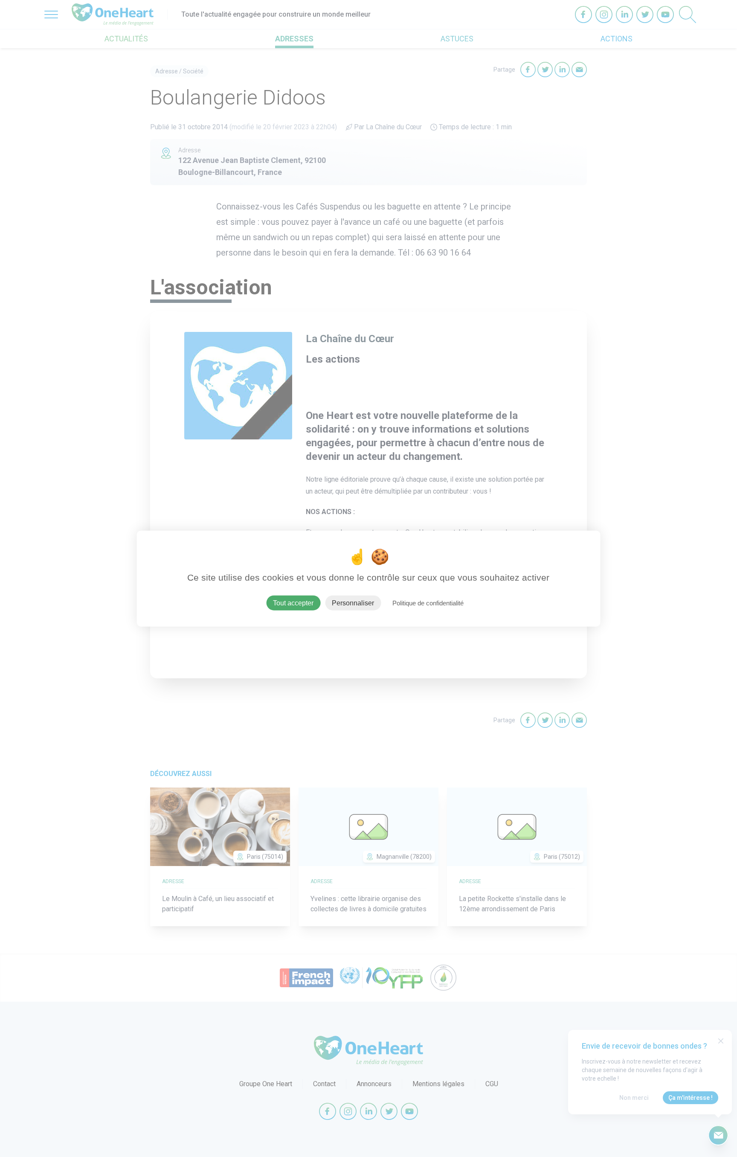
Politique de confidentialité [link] (428, 602)
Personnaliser (353, 602)
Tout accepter (293, 602)
